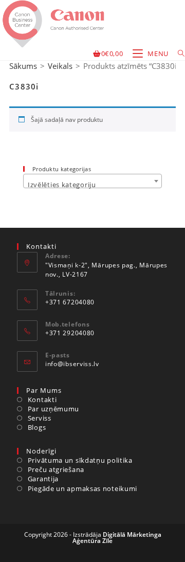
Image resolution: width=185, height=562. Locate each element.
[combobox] (92, 181)
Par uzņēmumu (53, 408)
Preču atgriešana (56, 469)
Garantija (43, 478)
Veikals (60, 66)
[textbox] (92, 184)
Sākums (23, 66)
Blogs (37, 427)
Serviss (39, 418)
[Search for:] (177, 53)
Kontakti (42, 399)
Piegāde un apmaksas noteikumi (82, 488)
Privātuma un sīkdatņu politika (80, 460)
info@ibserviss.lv (72, 363)
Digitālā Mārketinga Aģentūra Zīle (116, 537)
